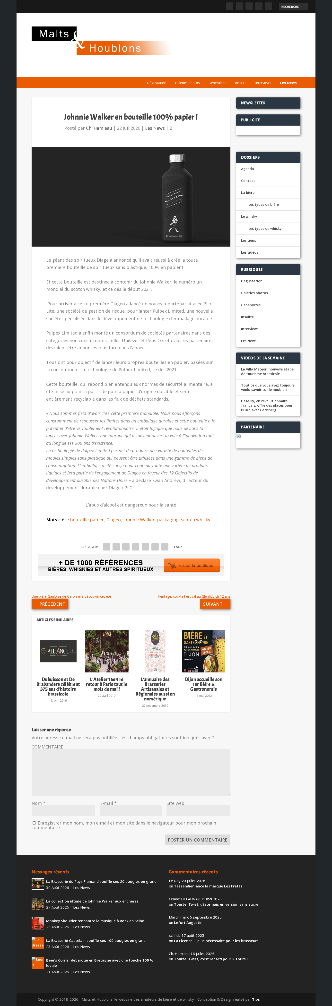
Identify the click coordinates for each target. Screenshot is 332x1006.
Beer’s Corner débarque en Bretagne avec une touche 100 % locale (99, 963)
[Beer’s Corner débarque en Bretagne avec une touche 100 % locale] (38, 963)
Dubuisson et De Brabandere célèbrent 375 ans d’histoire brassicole (58, 686)
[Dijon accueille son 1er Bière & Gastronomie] (203, 651)
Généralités (217, 82)
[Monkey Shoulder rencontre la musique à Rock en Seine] (38, 923)
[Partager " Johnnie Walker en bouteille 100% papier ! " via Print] (165, 547)
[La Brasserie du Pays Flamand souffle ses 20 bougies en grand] (38, 884)
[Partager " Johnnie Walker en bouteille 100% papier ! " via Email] (155, 547)
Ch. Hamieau (99, 128)
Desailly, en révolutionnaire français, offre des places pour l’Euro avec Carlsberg (267, 405)
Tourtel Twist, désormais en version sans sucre (216, 904)
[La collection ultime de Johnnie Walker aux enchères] (38, 904)
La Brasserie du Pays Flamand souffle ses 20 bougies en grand (101, 881)
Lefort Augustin (188, 922)
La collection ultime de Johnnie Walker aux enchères (92, 901)
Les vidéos (255, 71)
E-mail (108, 803)
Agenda (231, 71)
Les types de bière (263, 204)
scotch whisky (195, 520)
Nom (38, 803)
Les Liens (279, 71)
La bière (175, 71)
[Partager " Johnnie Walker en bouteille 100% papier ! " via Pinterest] (135, 547)
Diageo (113, 520)
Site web (175, 803)
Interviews (263, 82)
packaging (168, 520)
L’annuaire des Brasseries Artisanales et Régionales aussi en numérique (155, 689)
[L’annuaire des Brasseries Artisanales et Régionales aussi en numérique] (155, 651)
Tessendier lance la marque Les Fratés (208, 886)
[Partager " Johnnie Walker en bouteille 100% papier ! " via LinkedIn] (145, 547)
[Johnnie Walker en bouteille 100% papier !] (131, 197)
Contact (248, 180)
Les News (288, 82)
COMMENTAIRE (47, 747)
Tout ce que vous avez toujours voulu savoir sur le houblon (268, 387)
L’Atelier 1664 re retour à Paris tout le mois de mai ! (106, 684)
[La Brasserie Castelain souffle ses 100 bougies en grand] (38, 943)
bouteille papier (87, 520)
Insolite (240, 82)
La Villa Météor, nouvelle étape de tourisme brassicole (267, 371)
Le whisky (203, 71)
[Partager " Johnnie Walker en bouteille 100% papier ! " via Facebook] (106, 547)
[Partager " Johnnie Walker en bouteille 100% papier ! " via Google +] (126, 547)
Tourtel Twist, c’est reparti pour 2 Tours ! (211, 958)
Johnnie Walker (139, 520)
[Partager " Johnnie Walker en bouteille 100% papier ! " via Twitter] (116, 547)
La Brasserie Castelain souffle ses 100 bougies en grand (96, 940)
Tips (256, 999)
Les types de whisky (265, 228)
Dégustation (156, 82)
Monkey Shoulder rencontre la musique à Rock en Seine (95, 920)
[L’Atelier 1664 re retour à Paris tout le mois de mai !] (106, 651)
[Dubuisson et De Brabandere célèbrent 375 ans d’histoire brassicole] (58, 651)
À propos (152, 71)
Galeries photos (187, 82)
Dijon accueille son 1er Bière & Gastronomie (204, 684)
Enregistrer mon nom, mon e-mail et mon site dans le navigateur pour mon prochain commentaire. (124, 825)
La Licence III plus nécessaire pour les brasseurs (216, 940)
